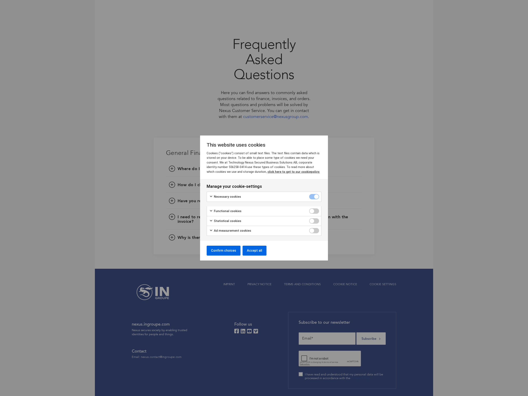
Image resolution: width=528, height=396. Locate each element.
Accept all (254, 250)
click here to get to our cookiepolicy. (294, 172)
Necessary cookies (227, 197)
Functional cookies (227, 211)
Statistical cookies (227, 221)
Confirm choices (223, 250)
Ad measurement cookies (232, 230)
